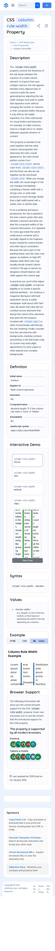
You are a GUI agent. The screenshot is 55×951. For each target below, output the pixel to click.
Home (13, 42)
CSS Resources (26, 42)
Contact (34, 889)
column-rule (17, 178)
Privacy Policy (41, 889)
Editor (42, 641)
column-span (31, 321)
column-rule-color (32, 167)
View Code (27, 560)
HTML (13, 641)
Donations (48, 889)
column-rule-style (21, 164)
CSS (24, 641)
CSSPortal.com (10, 888)
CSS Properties (21, 45)
